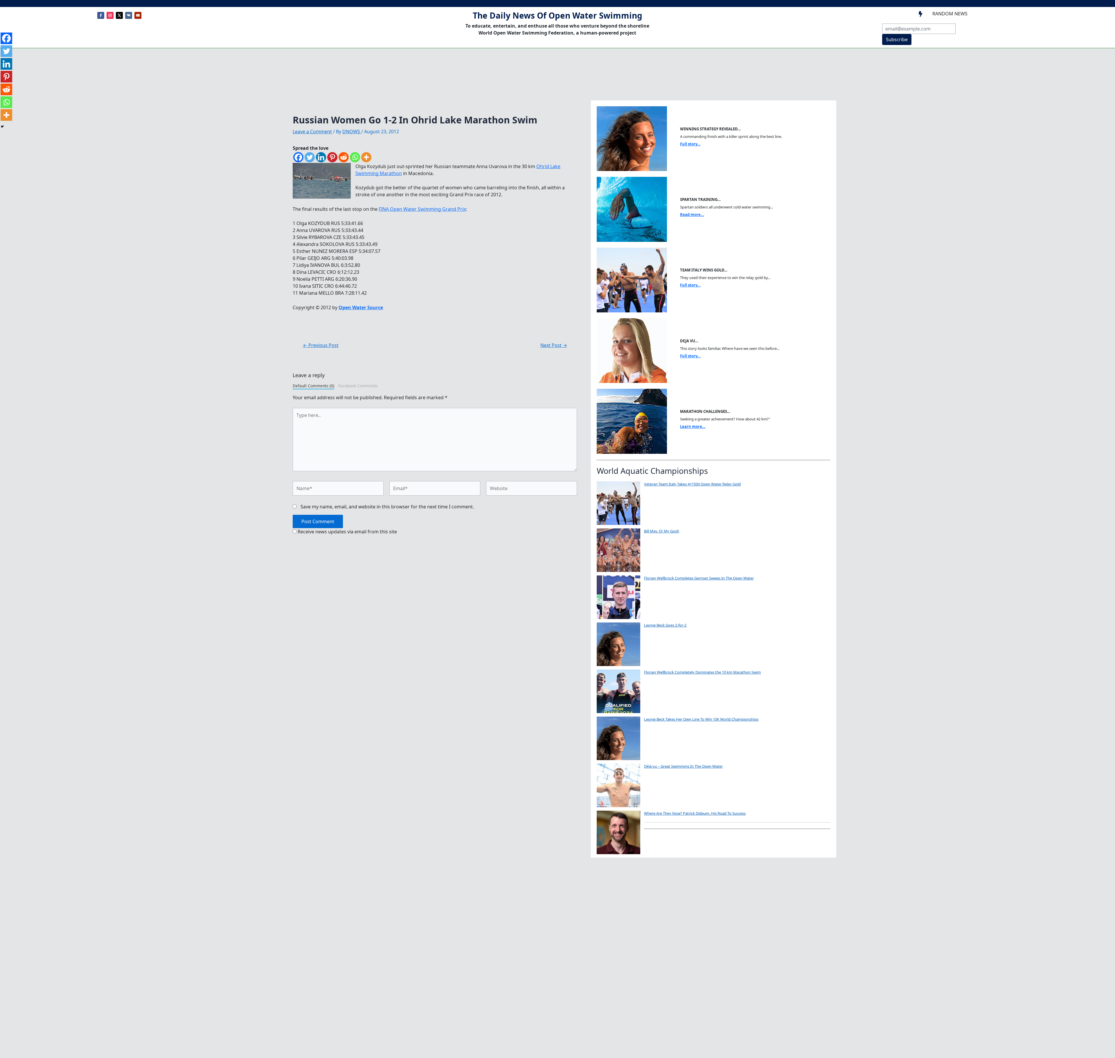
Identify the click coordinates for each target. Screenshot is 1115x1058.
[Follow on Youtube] (137, 15)
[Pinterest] (332, 157)
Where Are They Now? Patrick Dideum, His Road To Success (695, 813)
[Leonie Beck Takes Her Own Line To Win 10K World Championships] (618, 738)
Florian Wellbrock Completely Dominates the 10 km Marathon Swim (702, 672)
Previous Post (321, 345)
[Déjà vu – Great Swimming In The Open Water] (618, 785)
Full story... (690, 144)
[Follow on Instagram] (110, 15)
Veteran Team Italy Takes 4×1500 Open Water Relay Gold (692, 484)
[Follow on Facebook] (100, 15)
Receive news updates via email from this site (346, 531)
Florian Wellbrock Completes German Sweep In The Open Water (699, 578)
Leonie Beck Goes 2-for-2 (665, 625)
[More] (366, 157)
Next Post (553, 345)
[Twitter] (310, 157)
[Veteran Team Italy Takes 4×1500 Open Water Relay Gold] (618, 503)
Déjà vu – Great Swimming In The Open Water (683, 766)
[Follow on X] (119, 15)
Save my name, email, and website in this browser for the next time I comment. (387, 506)
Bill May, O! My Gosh (661, 531)
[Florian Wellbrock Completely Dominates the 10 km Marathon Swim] (618, 691)
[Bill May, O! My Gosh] (618, 550)
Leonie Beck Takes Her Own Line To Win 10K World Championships (701, 719)
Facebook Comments (358, 385)
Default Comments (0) (313, 385)
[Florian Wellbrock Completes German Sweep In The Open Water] (618, 597)
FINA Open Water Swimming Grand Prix (422, 209)
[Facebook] (298, 157)
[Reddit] (344, 157)
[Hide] (2, 126)
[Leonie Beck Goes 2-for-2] (618, 644)
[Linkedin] (321, 157)
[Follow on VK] (128, 15)
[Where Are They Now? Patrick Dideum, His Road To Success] (618, 832)
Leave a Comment (312, 131)
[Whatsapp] (355, 157)
